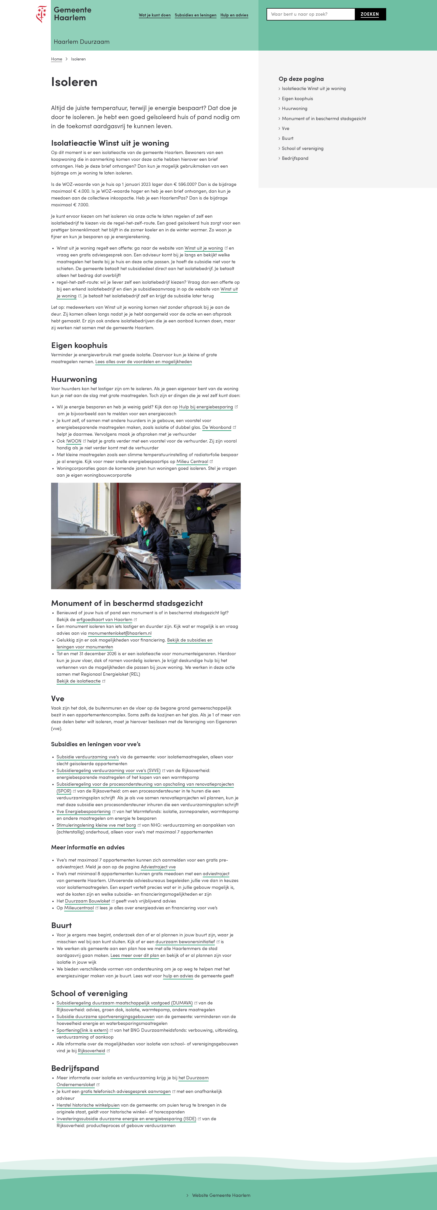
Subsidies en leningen (195, 15)
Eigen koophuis (297, 98)
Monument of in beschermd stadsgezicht (324, 118)
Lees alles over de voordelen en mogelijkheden (143, 361)
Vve (285, 128)
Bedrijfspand (295, 158)
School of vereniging (303, 148)
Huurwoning (295, 108)
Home (56, 59)
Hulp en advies (234, 15)
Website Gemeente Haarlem (221, 1195)
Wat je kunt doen (155, 15)
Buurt (287, 138)
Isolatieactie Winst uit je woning (314, 88)
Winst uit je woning (205, 248)
